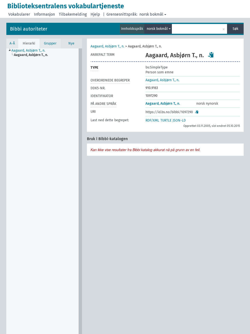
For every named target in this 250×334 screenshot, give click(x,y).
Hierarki (29, 43)
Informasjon (44, 14)
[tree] (44, 191)
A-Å (12, 43)
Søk (235, 29)
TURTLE (165, 120)
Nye (71, 43)
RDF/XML (152, 120)
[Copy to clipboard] (211, 54)
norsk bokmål (151, 14)
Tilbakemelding (73, 14)
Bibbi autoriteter (28, 29)
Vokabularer (19, 14)
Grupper (50, 43)
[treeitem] (30, 50)
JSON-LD (179, 120)
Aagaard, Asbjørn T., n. (107, 46)
